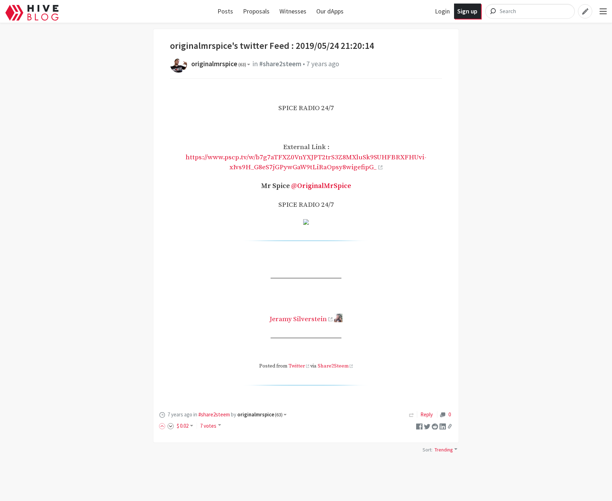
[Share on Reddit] (435, 425)
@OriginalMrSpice (321, 186)
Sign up (467, 11)
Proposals (256, 11)
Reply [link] (426, 414)
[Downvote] (171, 425)
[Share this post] (450, 426)
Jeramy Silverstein (298, 319)
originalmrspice (218, 63)
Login (442, 11)
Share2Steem (333, 366)
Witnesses (292, 11)
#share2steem (280, 63)
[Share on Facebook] (419, 425)
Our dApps (330, 11)
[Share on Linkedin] (443, 425)
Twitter (297, 366)
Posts (225, 11)
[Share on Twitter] (427, 425)
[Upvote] (163, 425)
